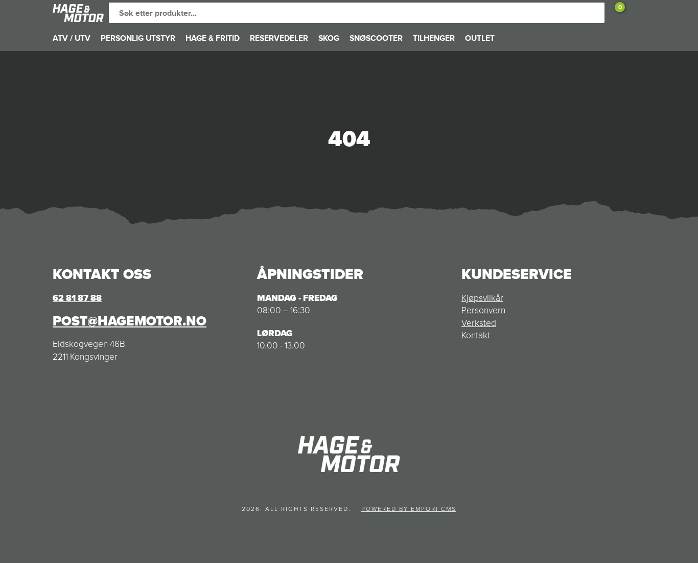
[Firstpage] (78, 13)
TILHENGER (434, 38)
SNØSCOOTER (376, 38)
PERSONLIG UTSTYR (138, 38)
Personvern (483, 310)
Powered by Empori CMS (408, 508)
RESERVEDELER (279, 38)
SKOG (328, 38)
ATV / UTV (71, 38)
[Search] (594, 13)
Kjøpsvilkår (482, 297)
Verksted (478, 323)
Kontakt (475, 335)
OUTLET (480, 38)
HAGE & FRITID (212, 38)
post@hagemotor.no (129, 321)
